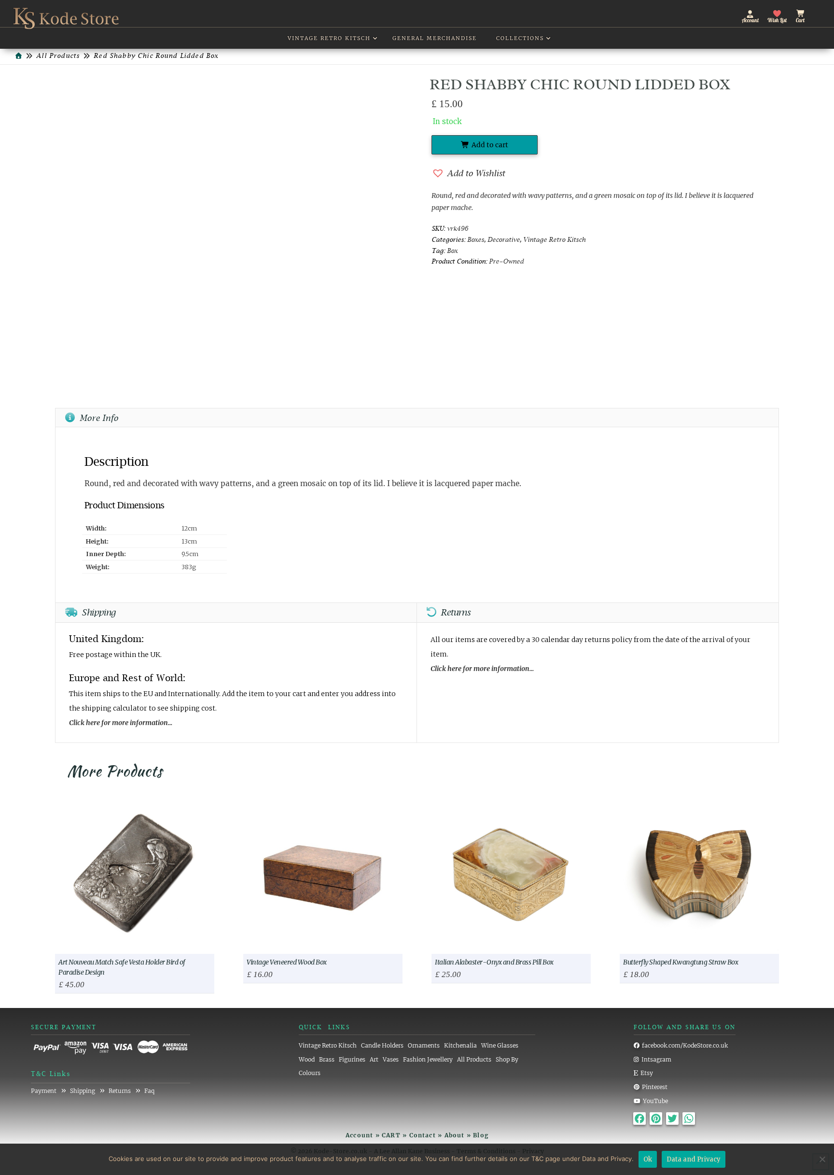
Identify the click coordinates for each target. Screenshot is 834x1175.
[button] (808, 14)
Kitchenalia (460, 1045)
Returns (120, 1090)
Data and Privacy (694, 1159)
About (455, 1135)
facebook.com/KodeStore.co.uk (685, 1045)
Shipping (82, 1090)
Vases (391, 1059)
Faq (149, 1090)
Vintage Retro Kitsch (554, 240)
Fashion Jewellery (428, 1059)
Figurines (352, 1059)
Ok (647, 1159)
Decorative (503, 240)
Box (452, 251)
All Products (474, 1059)
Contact (422, 1135)
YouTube (655, 1101)
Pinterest (654, 1087)
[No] (822, 1159)
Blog (480, 1135)
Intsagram (656, 1059)
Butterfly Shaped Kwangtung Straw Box (680, 962)
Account (359, 1135)
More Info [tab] (99, 418)
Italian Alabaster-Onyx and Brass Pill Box (494, 962)
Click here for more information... (120, 722)
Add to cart (490, 144)
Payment (43, 1090)
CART (391, 1135)
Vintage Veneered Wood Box (287, 962)
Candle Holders (382, 1045)
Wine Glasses (499, 1045)
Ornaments (424, 1045)
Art (374, 1059)
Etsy (646, 1073)
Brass (326, 1059)
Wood (307, 1059)
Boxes (475, 240)
